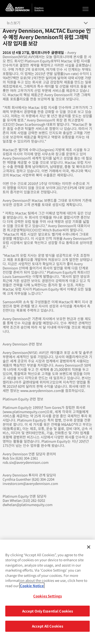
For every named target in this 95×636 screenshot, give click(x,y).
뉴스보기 (13, 22)
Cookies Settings (47, 595)
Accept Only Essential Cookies (47, 611)
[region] (47, 588)
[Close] (88, 547)
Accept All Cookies (47, 626)
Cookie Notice (32, 585)
